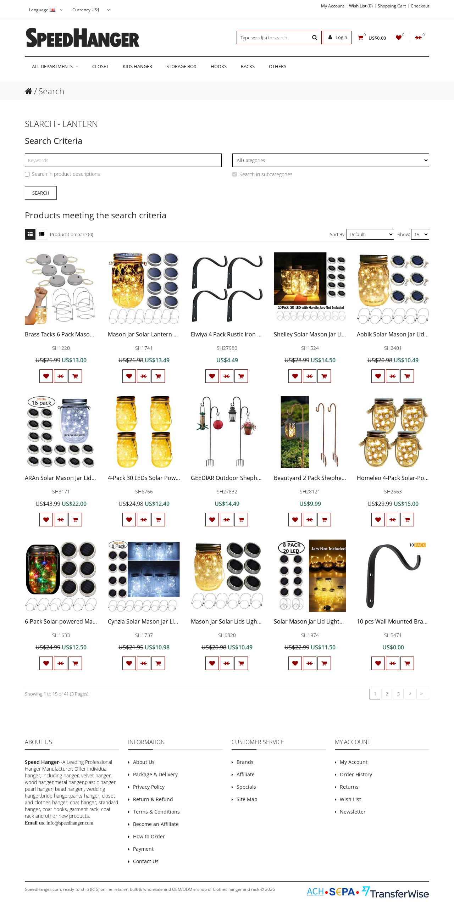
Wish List (350, 799)
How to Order (149, 836)
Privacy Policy (149, 786)
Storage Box (181, 66)
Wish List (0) (361, 6)
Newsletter (353, 811)
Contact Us (146, 861)
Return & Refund (153, 799)
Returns (349, 786)
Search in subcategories (266, 174)
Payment (143, 848)
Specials (246, 786)
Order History (356, 774)
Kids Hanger (137, 66)
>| (422, 694)
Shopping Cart (392, 6)
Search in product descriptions (66, 174)
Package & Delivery (155, 774)
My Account (332, 6)
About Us (144, 762)
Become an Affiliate (156, 824)
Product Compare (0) (71, 234)
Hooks (219, 66)
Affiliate (246, 774)
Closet (100, 66)
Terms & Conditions (156, 811)
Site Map (247, 799)
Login (340, 37)
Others (277, 66)
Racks (248, 66)
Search (51, 91)
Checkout (420, 6)
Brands (245, 762)
